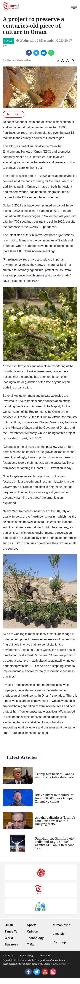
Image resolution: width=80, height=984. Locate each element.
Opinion (32, 931)
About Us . (8, 955)
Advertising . (26, 955)
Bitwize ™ (63, 963)
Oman (9, 925)
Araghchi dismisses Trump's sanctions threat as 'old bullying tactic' (55, 820)
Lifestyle (59, 933)
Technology (35, 938)
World (9, 938)
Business (11, 944)
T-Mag (8, 41)
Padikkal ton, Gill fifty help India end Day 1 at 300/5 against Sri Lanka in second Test (55, 843)
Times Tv (11, 931)
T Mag (31, 944)
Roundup (59, 942)
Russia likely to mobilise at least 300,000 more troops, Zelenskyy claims (54, 798)
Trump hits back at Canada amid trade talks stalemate (54, 775)
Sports (31, 925)
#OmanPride (61, 925)
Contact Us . (45, 955)
